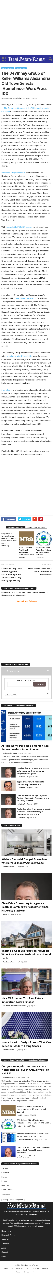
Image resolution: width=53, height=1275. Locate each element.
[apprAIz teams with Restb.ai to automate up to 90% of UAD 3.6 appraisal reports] (8, 785)
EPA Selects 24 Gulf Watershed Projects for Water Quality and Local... (34, 1121)
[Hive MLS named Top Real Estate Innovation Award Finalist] (26, 981)
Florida (4, 1177)
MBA (20, 1115)
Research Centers (8, 1235)
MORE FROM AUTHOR (36, 527)
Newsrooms (6, 1231)
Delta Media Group (10, 753)
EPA (19, 1126)
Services (5, 1239)
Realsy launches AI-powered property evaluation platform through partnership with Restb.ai (34, 812)
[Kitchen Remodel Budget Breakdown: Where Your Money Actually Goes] (26, 842)
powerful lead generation (25, 298)
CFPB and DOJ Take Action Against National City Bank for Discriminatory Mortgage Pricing (11, 574)
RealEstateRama (9, 867)
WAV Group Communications (14, 1006)
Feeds (4, 1256)
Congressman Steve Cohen (28, 1156)
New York (5, 1185)
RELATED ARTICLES (15, 527)
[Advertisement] (26, 27)
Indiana (4, 1181)
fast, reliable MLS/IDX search (19, 227)
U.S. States (10, 694)
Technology (21, 68)
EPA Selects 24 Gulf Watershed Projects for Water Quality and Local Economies (43, 552)
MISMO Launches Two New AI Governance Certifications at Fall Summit (26, 552)
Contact (4, 1252)
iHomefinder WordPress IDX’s (19, 356)
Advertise (5, 1244)
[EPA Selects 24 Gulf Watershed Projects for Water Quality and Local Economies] (44, 538)
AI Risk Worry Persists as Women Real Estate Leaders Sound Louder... (33, 1135)
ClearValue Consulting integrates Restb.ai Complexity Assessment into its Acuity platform (33, 798)
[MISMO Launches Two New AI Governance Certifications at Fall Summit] (26, 538)
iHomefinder (16, 98)
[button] (49, 59)
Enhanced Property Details (13, 172)
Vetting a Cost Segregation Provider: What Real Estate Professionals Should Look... (26, 954)
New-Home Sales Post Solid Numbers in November (40, 571)
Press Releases (7, 68)
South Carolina (7, 1190)
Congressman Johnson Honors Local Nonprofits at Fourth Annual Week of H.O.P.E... (25, 1069)
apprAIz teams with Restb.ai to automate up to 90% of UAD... (30, 783)
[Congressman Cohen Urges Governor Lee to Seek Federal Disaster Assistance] (8, 1151)
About (3, 1248)
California (5, 1173)
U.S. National (11, 671)
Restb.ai (21, 777)
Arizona (4, 1168)
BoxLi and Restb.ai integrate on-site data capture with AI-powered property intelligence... (33, 771)
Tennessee (5, 1194)
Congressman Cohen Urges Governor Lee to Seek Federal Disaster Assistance (33, 1150)
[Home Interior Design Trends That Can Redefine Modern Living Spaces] (26, 1025)
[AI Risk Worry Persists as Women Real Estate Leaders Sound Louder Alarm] (26, 726)
